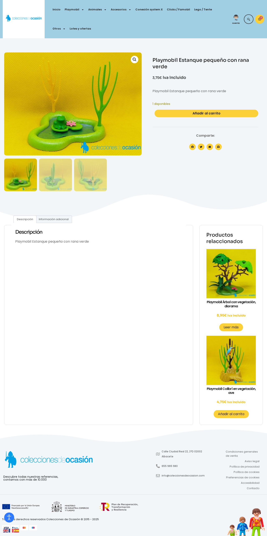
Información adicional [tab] (54, 219)
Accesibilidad (250, 483)
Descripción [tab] (25, 219)
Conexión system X (149, 9)
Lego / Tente (203, 9)
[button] (134, 59)
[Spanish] (16, 530)
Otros (57, 29)
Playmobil (72, 9)
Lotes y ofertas (80, 29)
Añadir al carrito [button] (231, 414)
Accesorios (118, 9)
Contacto (253, 488)
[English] (6, 530)
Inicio (56, 9)
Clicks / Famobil (178, 9)
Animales (95, 9)
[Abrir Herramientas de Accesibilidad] (9, 517)
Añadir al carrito (206, 113)
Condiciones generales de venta (242, 454)
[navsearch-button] (248, 19)
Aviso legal (252, 461)
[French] (11, 530)
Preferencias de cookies (242, 477)
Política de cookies (246, 472)
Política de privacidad (244, 467)
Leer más (231, 327)
